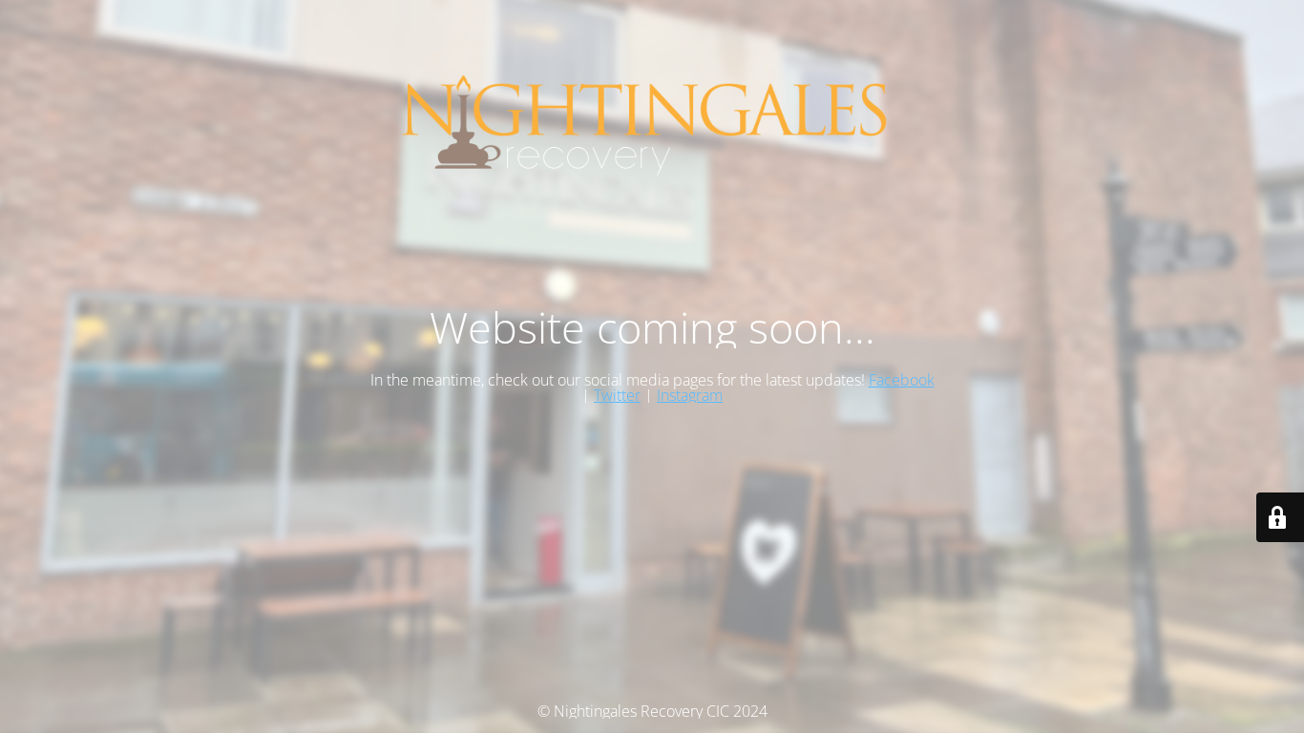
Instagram (690, 395)
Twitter (617, 395)
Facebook (902, 379)
